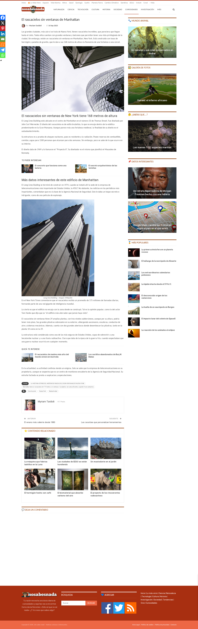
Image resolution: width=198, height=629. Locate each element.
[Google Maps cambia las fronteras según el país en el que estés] (152, 217)
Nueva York (42, 391)
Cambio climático (112, 2)
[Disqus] (73, 549)
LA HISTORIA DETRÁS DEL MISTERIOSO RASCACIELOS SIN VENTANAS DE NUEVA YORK (57, 383)
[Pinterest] (2, 28)
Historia (106, 10)
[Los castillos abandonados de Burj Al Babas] (81, 357)
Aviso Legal (136, 625)
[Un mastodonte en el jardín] (106, 448)
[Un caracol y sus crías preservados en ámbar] (152, 42)
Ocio (143, 603)
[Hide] (1, 60)
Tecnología (83, 10)
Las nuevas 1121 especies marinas (152, 147)
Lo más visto (151, 593)
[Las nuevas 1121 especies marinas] (152, 136)
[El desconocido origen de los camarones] (134, 298)
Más (152, 2)
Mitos (64, 2)
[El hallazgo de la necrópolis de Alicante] (134, 264)
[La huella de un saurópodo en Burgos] (134, 310)
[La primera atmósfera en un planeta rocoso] (134, 252)
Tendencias (168, 600)
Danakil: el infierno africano (152, 100)
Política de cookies (147, 625)
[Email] (2, 39)
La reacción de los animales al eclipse (158, 330)
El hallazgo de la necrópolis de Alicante (158, 261)
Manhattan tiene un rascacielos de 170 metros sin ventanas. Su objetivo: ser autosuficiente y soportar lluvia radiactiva (58, 387)
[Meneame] (2, 44)
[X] (2, 23)
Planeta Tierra (97, 2)
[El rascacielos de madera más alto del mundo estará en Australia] (27, 357)
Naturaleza (58, 10)
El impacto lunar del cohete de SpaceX (158, 319)
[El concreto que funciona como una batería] (27, 168)
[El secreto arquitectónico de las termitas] (81, 168)
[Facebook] (2, 17)
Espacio (46, 2)
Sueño (87, 2)
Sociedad (118, 10)
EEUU (132, 2)
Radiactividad (53, 391)
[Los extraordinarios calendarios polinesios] (134, 275)
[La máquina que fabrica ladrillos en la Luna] (39, 448)
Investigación (147, 10)
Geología (78, 2)
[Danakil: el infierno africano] (152, 89)
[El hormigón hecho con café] (39, 479)
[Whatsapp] (2, 55)
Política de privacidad (162, 625)
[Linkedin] (2, 33)
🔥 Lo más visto (34, 2)
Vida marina (55, 2)
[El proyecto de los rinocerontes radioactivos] (106, 479)
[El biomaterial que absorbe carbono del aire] (73, 479)
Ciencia (71, 10)
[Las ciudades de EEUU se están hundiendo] (73, 448)
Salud (71, 2)
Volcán (138, 2)
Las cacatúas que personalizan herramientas (101, 422)
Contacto (173, 625)
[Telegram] (2, 50)
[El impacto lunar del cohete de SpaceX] (134, 321)
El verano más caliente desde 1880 (39, 422)
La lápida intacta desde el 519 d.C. (156, 284)
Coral (145, 2)
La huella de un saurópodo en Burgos (157, 307)
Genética (124, 2)
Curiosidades (131, 10)
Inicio (24, 2)
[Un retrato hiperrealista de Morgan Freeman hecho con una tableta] (152, 183)
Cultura (95, 10)
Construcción (32, 391)
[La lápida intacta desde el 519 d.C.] (134, 287)
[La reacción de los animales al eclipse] (134, 333)
